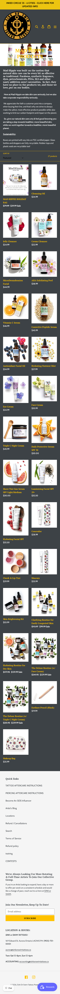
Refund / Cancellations (16, 823)
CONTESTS (11, 861)
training (9, 853)
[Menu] (55, 26)
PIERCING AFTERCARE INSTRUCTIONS (24, 793)
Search (9, 831)
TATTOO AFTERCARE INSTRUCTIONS (24, 785)
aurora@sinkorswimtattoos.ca (18, 950)
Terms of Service (13, 838)
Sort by (6, 153)
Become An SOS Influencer (18, 800)
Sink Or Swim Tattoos (25, 985)
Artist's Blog (11, 808)
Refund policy (12, 846)
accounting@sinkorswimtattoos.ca (34, 961)
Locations (10, 815)
